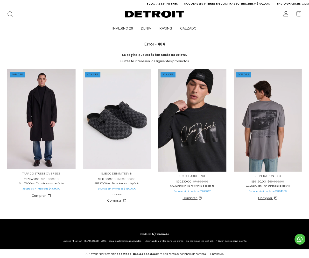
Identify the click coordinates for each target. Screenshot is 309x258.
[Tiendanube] (155, 234)
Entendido (217, 254)
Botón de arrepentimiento (232, 241)
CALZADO (188, 28)
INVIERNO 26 (122, 28)
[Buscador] (12, 14)
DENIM (146, 28)
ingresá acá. (207, 241)
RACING (166, 28)
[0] (297, 15)
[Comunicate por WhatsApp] (300, 239)
